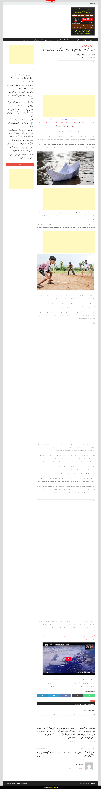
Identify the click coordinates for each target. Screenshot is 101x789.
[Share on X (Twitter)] (77, 695)
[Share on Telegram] (54, 695)
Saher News (91, 783)
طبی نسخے (59, 39)
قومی (78, 39)
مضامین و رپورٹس (38, 39)
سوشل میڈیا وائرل (49, 39)
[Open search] (7, 40)
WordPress (16, 783)
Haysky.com (54, 787)
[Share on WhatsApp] (89, 695)
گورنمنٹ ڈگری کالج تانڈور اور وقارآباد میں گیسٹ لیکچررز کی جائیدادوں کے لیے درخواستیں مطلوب (46, 731)
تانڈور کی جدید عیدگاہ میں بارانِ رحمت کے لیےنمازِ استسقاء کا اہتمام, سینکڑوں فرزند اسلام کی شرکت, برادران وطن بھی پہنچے (20, 112)
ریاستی (72, 39)
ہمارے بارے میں (26, 39)
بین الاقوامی (84, 39)
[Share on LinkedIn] (42, 695)
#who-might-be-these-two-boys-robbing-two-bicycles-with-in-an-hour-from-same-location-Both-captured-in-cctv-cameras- (67, 703)
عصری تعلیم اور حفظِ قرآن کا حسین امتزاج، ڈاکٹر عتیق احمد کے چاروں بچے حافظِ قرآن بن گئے (20, 156)
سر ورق (91, 39)
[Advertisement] (68, 106)
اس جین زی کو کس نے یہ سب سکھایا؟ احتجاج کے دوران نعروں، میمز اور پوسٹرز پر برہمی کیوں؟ (20, 86)
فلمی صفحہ (66, 39)
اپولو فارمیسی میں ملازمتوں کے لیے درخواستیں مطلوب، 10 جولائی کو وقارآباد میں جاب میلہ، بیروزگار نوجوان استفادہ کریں (20, 142)
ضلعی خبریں (84, 45)
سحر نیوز (83, 57)
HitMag (24, 783)
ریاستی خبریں (91, 45)
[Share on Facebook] (65, 695)
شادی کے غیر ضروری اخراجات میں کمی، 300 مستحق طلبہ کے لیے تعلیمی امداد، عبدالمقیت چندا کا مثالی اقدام (20, 149)
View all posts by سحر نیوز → (76, 768)
